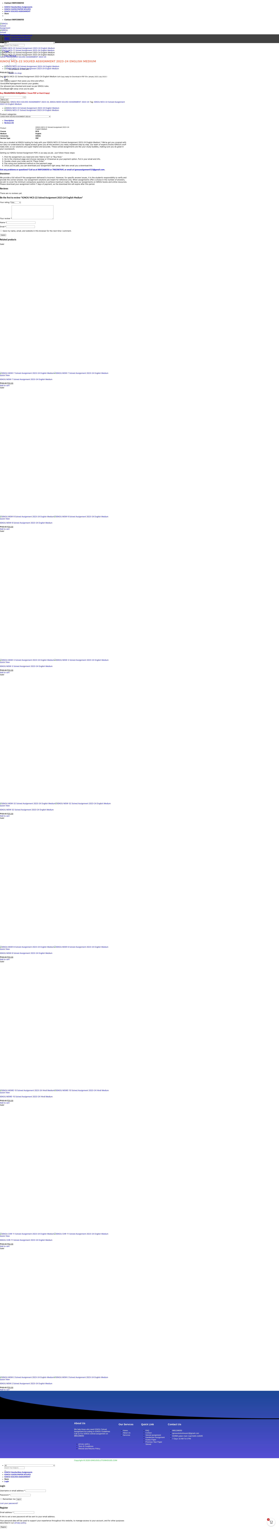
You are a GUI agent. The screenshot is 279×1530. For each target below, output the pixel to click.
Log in (19, 1499)
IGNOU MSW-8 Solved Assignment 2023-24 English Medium (26, 953)
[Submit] (5, 1470)
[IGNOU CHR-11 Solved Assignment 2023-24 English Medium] (54, 1234)
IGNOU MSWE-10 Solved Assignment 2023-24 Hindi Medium (26, 1097)
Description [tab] (9, 121)
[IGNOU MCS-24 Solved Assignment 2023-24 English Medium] (31, 66)
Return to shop (15, 73)
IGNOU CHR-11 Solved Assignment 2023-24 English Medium (26, 1240)
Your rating (5, 202)
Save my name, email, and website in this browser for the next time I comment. (37, 231)
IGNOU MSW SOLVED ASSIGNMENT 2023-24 (26, 57)
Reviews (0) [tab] (9, 123)
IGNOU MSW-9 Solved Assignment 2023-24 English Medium (26, 523)
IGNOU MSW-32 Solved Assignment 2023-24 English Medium (27, 810)
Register (3, 1527)
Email (3, 227)
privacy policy (20, 1523)
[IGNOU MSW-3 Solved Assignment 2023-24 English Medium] (54, 660)
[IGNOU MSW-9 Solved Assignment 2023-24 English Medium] (54, 516)
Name (3, 222)
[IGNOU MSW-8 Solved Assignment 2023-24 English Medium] (54, 947)
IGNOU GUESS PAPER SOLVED (17, 9)
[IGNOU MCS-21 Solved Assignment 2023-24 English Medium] (31, 68)
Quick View (5, 375)
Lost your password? (9, 1503)
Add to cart (4, 100)
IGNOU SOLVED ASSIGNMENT (17, 11)
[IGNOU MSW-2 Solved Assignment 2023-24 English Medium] (54, 1377)
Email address (6, 1512)
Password (5, 1495)
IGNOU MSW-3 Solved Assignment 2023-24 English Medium (26, 666)
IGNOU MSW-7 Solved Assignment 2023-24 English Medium (26, 379)
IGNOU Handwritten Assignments (18, 7)
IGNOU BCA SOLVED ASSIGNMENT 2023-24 (29, 102)
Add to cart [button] (5, 385)
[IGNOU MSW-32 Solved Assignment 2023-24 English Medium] (55, 803)
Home (2, 57)
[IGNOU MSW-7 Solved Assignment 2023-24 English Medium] (54, 373)
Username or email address (12, 1491)
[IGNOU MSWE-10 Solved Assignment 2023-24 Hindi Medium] (54, 1090)
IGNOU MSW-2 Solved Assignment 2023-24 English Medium (26, 1383)
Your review (6, 218)
